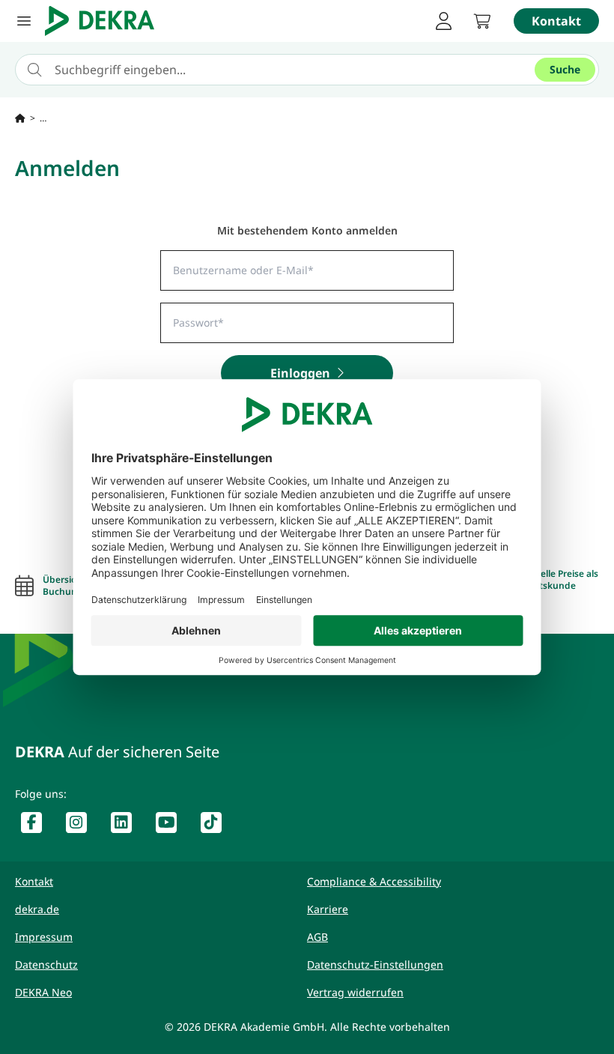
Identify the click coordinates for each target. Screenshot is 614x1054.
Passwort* (190, 318)
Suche (565, 69)
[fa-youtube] (172, 825)
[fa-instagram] (82, 825)
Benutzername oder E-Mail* (222, 265)
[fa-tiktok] (217, 825)
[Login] (443, 20)
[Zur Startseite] (20, 118)
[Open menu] (24, 21)
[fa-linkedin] (127, 825)
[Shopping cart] (482, 20)
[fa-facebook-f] (37, 825)
